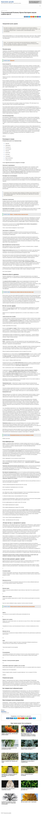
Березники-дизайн (7, 2)
